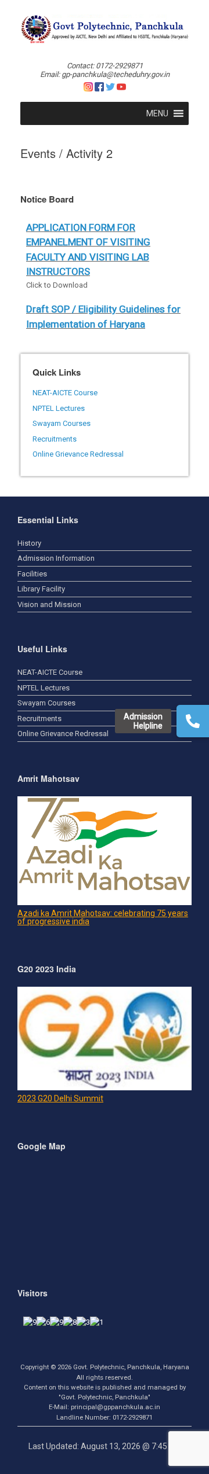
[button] (157, 113)
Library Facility (41, 589)
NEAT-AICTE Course (65, 392)
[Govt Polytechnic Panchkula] (104, 29)
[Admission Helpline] (192, 721)
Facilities (32, 573)
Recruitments (55, 439)
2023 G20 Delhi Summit (60, 1098)
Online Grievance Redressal (78, 454)
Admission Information (56, 558)
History (29, 543)
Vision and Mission (49, 604)
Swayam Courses (62, 423)
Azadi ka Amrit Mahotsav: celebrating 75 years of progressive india (102, 917)
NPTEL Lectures (59, 408)
